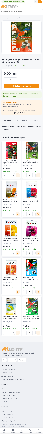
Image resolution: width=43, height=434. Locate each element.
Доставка (34, 120)
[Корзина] (40, 6)
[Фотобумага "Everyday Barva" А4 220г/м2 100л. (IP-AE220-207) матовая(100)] (11, 228)
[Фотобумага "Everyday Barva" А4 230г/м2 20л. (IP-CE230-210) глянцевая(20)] (31, 189)
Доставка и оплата (8, 369)
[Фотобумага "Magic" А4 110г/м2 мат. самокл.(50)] (31, 306)
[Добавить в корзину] (18, 175)
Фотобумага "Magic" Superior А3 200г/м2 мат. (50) (31, 162)
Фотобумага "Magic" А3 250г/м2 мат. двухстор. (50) (31, 279)
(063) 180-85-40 (7, 414)
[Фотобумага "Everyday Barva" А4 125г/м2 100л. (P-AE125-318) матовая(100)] (31, 228)
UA (36, 2)
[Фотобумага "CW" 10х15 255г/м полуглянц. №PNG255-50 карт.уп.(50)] (11, 306)
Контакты (4, 402)
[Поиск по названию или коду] (40, 11)
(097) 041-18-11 (19, 113)
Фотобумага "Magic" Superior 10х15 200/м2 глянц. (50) (10, 162)
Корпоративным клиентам (10, 392)
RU (39, 2)
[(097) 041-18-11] (31, 6)
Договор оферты (7, 376)
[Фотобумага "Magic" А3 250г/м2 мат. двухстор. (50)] (31, 267)
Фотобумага (22, 18)
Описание (7, 120)
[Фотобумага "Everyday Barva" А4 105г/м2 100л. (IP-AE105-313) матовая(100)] (11, 267)
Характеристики (20, 120)
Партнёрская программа (10, 398)
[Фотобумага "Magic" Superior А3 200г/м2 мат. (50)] (31, 150)
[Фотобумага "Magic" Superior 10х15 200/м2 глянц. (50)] (11, 150)
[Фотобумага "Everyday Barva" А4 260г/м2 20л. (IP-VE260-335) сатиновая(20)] (11, 189)
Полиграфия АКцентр (9, 395)
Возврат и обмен (7, 373)
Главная (4, 18)
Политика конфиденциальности (12, 379)
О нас (3, 389)
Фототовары (13, 18)
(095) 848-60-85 (7, 418)
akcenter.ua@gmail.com (9, 421)
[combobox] (19, 11)
